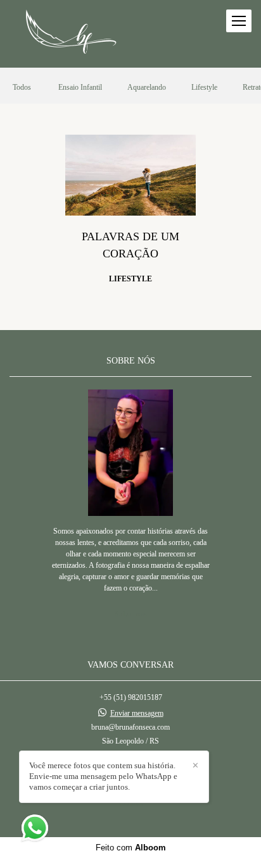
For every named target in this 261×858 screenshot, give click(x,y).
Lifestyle (204, 87)
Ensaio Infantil (80, 87)
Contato (131, 803)
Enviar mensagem (136, 713)
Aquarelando (146, 87)
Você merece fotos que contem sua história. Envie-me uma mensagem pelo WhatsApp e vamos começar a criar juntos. (103, 776)
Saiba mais (131, 614)
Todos (22, 87)
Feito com (131, 847)
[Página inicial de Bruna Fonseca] (70, 33)
